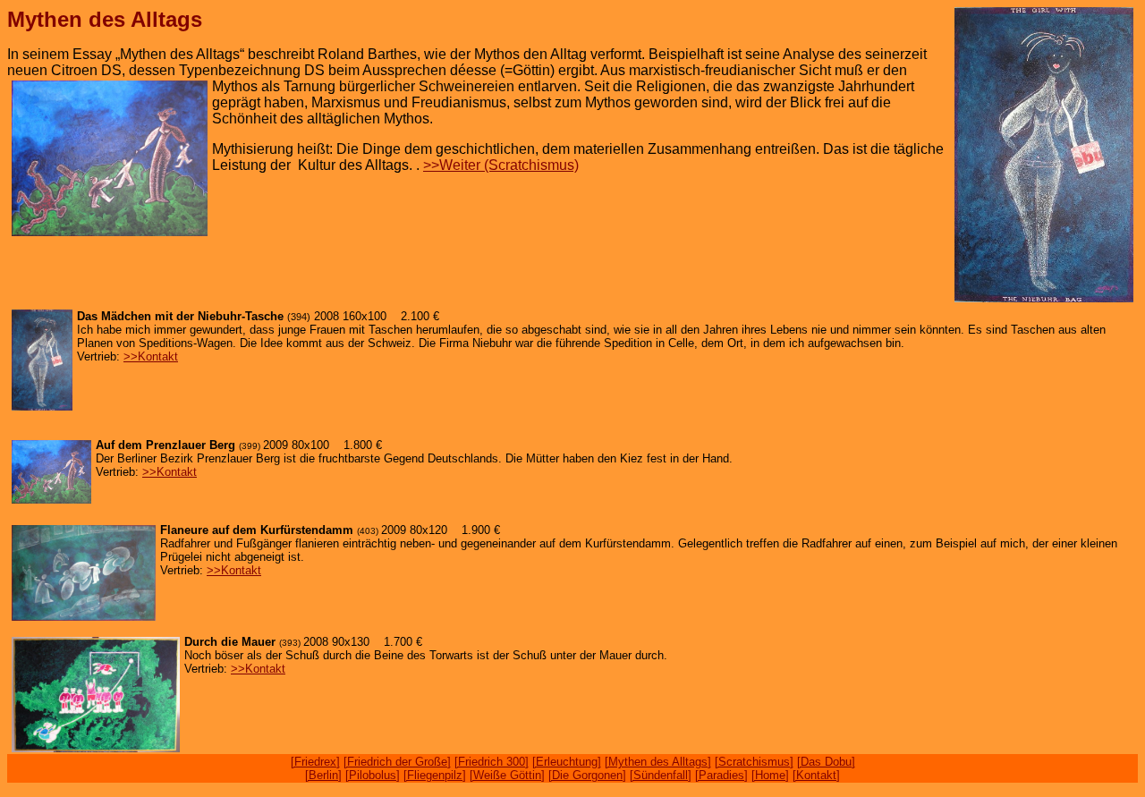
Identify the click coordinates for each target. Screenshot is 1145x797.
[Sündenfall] (660, 775)
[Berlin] (323, 775)
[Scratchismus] (754, 761)
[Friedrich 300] (491, 761)
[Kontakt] (816, 775)
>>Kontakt (150, 356)
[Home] (770, 775)
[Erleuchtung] (566, 761)
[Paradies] (721, 775)
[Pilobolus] (372, 775)
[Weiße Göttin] (507, 775)
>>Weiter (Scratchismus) (501, 165)
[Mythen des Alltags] (658, 761)
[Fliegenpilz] (434, 775)
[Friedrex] (315, 761)
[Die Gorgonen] (587, 775)
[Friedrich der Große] (397, 761)
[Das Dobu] (826, 761)
